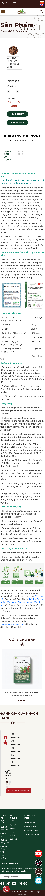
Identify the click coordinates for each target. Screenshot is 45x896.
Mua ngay (17, 114)
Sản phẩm (17, 25)
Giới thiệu (12, 833)
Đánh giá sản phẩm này (8, 774)
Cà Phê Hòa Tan (4, 828)
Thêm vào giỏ (17, 123)
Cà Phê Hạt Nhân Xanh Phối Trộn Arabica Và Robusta (21, 694)
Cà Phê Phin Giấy (3, 849)
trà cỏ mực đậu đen (14, 605)
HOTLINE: (11, 98)
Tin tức (13, 825)
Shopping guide (31, 830)
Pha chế (20, 152)
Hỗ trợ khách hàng (31, 817)
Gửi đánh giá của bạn (18, 791)
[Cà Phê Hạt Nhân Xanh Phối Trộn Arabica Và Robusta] (22, 669)
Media (13, 829)
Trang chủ (6, 31)
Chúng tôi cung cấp (3, 819)
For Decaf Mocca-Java (22, 140)
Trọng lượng (13, 80)
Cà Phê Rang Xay (4, 841)
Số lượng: (11, 86)
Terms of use (29, 823)
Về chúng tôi (13, 818)
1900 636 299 (10, 3)
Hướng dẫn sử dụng (7, 155)
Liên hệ (21, 700)
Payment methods (32, 834)
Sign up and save (9, 863)
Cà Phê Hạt (3, 834)
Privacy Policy (30, 826)
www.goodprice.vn (11, 621)
